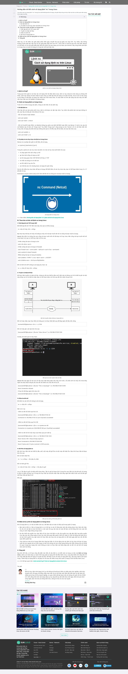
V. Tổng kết (21, 38)
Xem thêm (64, 635)
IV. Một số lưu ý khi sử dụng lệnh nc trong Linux (32, 36)
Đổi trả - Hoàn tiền (85, 654)
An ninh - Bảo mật (69, 650)
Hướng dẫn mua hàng (102, 657)
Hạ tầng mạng (68, 652)
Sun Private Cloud (69, 647)
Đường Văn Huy (30, 582)
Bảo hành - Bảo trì (85, 650)
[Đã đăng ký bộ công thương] (107, 665)
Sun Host (36, 652)
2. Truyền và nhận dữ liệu (26, 31)
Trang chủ (19, 6)
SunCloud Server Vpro (39, 645)
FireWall (51, 650)
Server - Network (52, 2)
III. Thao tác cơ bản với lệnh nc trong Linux (30, 27)
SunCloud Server (38, 647)
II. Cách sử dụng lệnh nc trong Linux (29, 22)
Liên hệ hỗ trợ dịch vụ (102, 647)
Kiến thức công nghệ (102, 650)
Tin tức (86, 2)
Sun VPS (36, 650)
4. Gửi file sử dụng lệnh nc (27, 34)
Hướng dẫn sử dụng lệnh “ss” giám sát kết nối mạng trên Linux (45, 217)
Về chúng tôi (98, 2)
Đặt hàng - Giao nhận (86, 652)
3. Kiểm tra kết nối (24, 32)
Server (51, 645)
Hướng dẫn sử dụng (102, 645)
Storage (51, 647)
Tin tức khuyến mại (101, 652)
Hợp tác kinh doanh (102, 654)
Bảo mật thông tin (85, 647)
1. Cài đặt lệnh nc (24, 24)
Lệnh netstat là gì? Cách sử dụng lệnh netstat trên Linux (50, 561)
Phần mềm (65, 2)
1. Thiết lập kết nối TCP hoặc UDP (29, 29)
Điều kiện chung (85, 645)
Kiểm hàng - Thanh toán (87, 657)
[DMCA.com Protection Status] (97, 665)
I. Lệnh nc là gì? (22, 20)
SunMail (36, 654)
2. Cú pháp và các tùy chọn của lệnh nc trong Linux (34, 25)
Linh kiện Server (53, 652)
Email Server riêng (69, 645)
